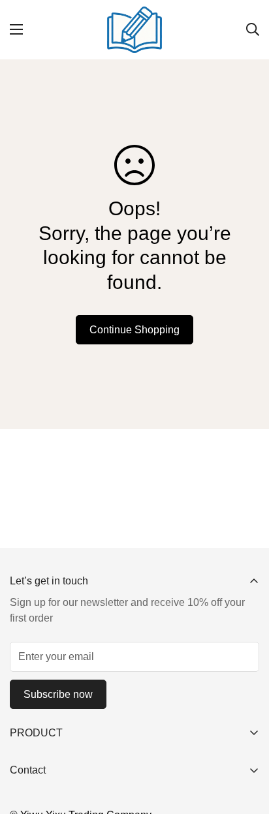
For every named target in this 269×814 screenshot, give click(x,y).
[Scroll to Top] (245, 745)
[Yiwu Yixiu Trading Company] (135, 29)
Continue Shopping (134, 329)
